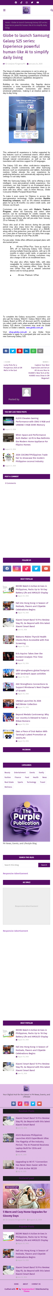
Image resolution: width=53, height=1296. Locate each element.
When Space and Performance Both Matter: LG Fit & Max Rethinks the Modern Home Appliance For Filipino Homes (33, 440)
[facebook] (16, 2)
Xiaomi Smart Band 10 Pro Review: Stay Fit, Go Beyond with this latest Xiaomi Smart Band (33, 623)
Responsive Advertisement (15, 873)
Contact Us (36, 1284)
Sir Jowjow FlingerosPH (15, 64)
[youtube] (37, 2)
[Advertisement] (26, 955)
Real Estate (9, 782)
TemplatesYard (27, 1289)
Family (41, 773)
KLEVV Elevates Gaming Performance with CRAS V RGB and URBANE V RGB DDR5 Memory (33, 421)
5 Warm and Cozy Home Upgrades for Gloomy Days (25, 1213)
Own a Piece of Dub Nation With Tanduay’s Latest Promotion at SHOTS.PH (31, 734)
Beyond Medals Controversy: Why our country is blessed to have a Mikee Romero (32, 717)
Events (32, 773)
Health (35, 777)
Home (7, 22)
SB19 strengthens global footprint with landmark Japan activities (32, 672)
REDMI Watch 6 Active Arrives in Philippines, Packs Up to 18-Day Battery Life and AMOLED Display (32, 589)
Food (27, 777)
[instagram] (26, 2)
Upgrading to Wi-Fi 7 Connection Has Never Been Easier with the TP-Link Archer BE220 (32, 1165)
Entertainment (20, 773)
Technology (31, 782)
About (25, 1284)
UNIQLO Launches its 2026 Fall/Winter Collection (28, 703)
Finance (18, 777)
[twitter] (32, 2)
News (44, 777)
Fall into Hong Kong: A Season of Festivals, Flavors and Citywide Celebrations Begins (32, 606)
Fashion (8, 777)
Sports (20, 782)
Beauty (7, 773)
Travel (42, 782)
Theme (26, 1291)
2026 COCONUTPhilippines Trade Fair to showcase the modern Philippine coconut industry (32, 458)
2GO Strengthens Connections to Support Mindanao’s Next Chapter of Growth (32, 687)
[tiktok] (21, 2)
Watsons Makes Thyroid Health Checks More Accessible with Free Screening (32, 640)
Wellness (8, 787)
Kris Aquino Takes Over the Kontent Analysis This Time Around (29, 656)
